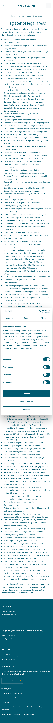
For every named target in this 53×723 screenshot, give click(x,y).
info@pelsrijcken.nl (9, 615)
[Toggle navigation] (48, 5)
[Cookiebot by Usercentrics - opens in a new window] (39, 311)
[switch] (46, 367)
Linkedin (4, 624)
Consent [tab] (9, 318)
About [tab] (43, 318)
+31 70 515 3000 (9, 611)
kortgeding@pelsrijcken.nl (12, 639)
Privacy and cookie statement (11, 698)
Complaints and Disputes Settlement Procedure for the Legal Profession (22, 708)
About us (21, 16)
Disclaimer (5, 702)
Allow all (26, 394)
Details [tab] (27, 318)
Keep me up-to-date (10, 681)
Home (13, 16)
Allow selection (26, 402)
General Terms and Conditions (11, 693)
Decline (26, 410)
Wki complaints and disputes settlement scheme (18, 714)
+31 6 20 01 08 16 (9, 635)
